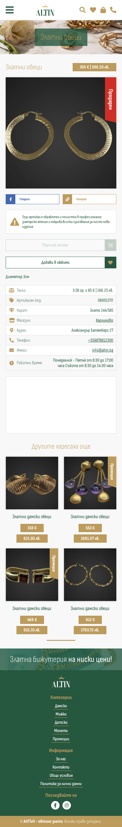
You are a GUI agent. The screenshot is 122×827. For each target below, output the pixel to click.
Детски (61, 722)
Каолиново (104, 320)
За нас (61, 759)
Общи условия (61, 775)
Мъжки (61, 714)
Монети (61, 730)
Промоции (61, 739)
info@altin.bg (102, 350)
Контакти (61, 767)
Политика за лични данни (61, 784)
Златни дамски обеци (31, 517)
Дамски (61, 706)
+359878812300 (100, 340)
